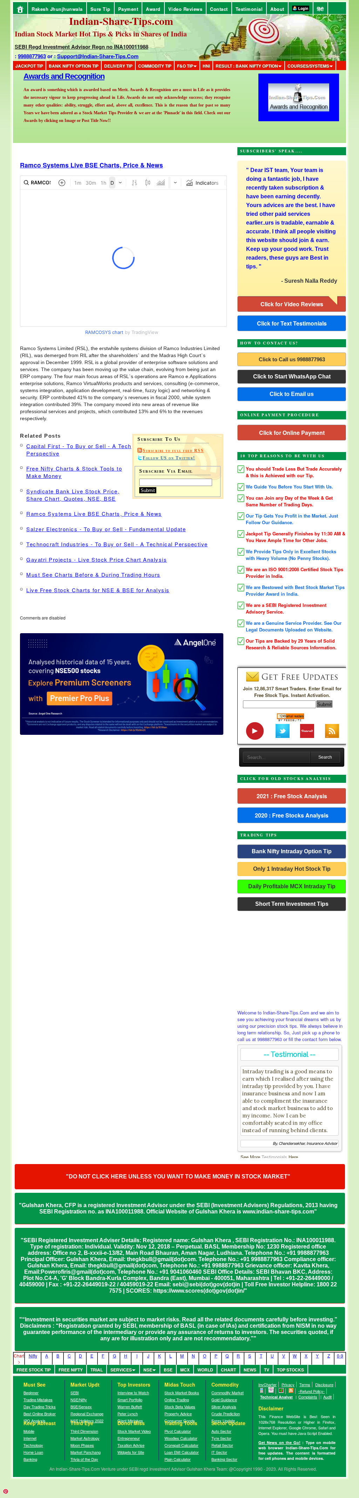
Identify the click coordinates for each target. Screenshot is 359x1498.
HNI (206, 66)
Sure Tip (100, 9)
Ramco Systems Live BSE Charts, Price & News (91, 164)
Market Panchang (85, 1452)
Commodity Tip (154, 66)
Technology (33, 1445)
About (277, 9)
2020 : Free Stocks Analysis (291, 815)
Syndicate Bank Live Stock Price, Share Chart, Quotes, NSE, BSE (73, 494)
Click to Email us (292, 394)
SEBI (74, 1392)
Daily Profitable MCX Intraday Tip (292, 886)
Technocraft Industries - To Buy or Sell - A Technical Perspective (117, 544)
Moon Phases (82, 1445)
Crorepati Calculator (181, 1445)
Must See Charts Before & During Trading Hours (93, 574)
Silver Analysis (223, 1406)
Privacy (288, 1384)
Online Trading (176, 1399)
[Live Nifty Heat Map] (281, 1391)
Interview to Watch (133, 1392)
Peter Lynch (127, 1413)
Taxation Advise (130, 1445)
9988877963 (32, 56)
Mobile (28, 1431)
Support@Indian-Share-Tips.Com (97, 56)
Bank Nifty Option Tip (74, 66)
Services (121, 1370)
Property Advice (178, 1413)
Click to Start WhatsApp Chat (292, 376)
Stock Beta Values (179, 1406)
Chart (228, 1370)
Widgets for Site (130, 1452)
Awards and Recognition (63, 76)
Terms (304, 1384)
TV (266, 1370)
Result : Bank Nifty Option (247, 66)
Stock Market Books (181, 1392)
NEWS (250, 1370)
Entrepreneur (128, 1438)
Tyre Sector (221, 1438)
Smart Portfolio (129, 1399)
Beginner (31, 1392)
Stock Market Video (134, 1431)
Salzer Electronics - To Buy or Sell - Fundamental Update (106, 529)
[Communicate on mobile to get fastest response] (261, 1391)
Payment (128, 9)
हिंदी (320, 9)
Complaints (307, 1397)
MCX (185, 1370)
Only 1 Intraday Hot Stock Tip (292, 869)
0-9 (340, 1356)
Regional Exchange (86, 1413)
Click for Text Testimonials (292, 323)
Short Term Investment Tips (291, 904)
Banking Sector (224, 1459)
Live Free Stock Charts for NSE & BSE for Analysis (98, 590)
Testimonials (274, 1157)
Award (153, 9)
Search (325, 757)
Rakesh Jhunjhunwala (57, 9)
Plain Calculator (177, 1459)
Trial (96, 1370)
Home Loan (33, 1452)
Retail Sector (222, 1445)
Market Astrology (85, 1438)
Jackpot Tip (29, 66)
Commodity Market (227, 1392)
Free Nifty (71, 1370)
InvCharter (267, 1384)
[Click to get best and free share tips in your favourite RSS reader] (291, 1391)
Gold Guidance (224, 1399)
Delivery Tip (118, 66)
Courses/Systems (308, 66)
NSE (147, 1370)
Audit (327, 1397)
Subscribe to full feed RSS (173, 450)
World (205, 1370)
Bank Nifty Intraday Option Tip (292, 851)
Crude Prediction (225, 1413)
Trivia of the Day (84, 1459)
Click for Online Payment (292, 433)
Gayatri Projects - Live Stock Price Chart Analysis (96, 559)
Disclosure (324, 1384)
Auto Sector (221, 1431)
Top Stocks (290, 1370)
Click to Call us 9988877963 (292, 359)
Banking (30, 1459)
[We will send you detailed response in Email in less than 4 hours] (271, 1391)
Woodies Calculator (180, 1438)
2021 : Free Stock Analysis (292, 796)
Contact (219, 9)
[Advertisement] (291, 958)
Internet (29, 1438)
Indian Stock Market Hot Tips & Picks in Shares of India (101, 34)
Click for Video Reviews (291, 304)
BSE (168, 1370)
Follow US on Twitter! (169, 458)
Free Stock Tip (33, 1370)
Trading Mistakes (38, 1399)
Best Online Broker (39, 1413)
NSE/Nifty (78, 1399)
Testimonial (249, 9)
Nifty (33, 1356)
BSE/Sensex (81, 1406)
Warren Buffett (129, 1406)
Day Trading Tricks (39, 1406)
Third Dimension (84, 1431)
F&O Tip (185, 66)
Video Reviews (185, 9)
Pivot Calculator (177, 1431)
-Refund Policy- (311, 1391)
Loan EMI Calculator (181, 1452)
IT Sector (219, 1452)
